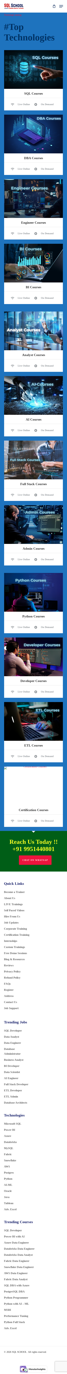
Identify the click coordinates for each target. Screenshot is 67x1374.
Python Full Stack (14, 1322)
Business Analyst (13, 1059)
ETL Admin (11, 1096)
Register (9, 989)
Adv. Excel (10, 1209)
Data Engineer (12, 1042)
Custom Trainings (14, 947)
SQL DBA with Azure (16, 1285)
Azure (7, 1135)
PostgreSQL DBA (14, 1291)
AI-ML (8, 1184)
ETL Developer (13, 1090)
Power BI (9, 1129)
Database (9, 1049)
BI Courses (33, 287)
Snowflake (10, 1160)
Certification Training (16, 934)
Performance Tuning (16, 1316)
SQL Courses (33, 93)
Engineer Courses (33, 222)
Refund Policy (12, 977)
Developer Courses (33, 681)
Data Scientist (12, 1072)
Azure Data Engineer (16, 1242)
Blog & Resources (14, 959)
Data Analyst (12, 1036)
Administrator (12, 1053)
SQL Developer (13, 1030)
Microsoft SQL (13, 1123)
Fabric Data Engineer (16, 1261)
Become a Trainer (14, 892)
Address (9, 996)
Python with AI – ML (16, 1303)
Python (8, 1178)
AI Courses (33, 419)
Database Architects (16, 1102)
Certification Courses (33, 810)
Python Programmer (16, 1297)
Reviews (9, 965)
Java (6, 1197)
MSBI (7, 1309)
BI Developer (12, 1066)
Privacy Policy (12, 971)
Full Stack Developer (16, 1084)
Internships (10, 940)
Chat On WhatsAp (35, 860)
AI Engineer (11, 1078)
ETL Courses (33, 745)
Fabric (8, 1154)
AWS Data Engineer (16, 1273)
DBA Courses (33, 158)
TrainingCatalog (12, 14)
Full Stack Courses (33, 484)
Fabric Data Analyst (15, 1279)
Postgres (9, 1172)
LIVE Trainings (13, 904)
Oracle (8, 1191)
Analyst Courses (33, 355)
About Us (9, 898)
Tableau (8, 1203)
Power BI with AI (14, 1236)
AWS (7, 1166)
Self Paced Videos (14, 910)
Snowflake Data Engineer (19, 1267)
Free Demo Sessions (15, 953)
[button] (61, 6)
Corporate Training (15, 928)
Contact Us (12, 1002)
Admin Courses (33, 548)
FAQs (7, 983)
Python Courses (33, 616)
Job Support (11, 1008)
